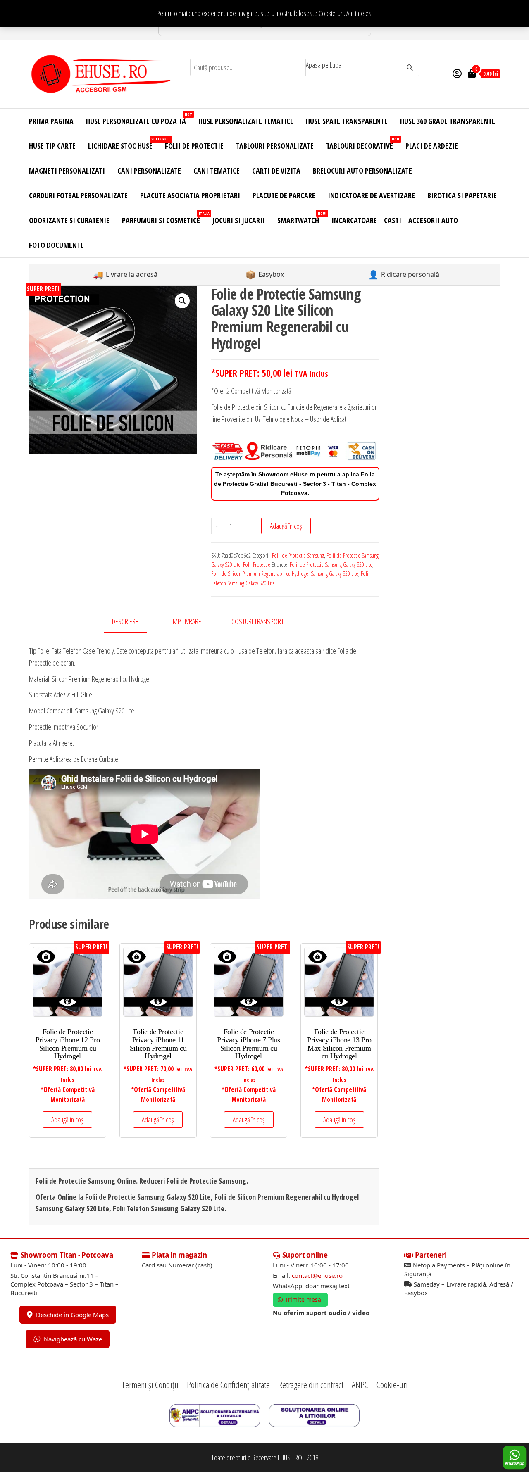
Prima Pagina (51, 121)
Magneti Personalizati (67, 171)
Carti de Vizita (276, 171)
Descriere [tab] (125, 621)
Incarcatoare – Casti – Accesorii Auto (394, 220)
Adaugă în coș (286, 526)
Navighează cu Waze (73, 1339)
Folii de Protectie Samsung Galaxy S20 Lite (331, 564)
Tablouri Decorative (362, 143)
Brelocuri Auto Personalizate (362, 171)
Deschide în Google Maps (72, 1314)
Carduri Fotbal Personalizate (78, 195)
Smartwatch (301, 218)
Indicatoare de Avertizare (371, 195)
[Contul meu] (457, 73)
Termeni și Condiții (150, 1384)
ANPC (360, 1384)
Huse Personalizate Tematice (245, 121)
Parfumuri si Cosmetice (164, 218)
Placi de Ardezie (431, 146)
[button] (182, 300)
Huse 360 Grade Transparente (447, 121)
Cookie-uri (331, 13)
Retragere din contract (310, 1384)
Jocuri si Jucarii (238, 220)
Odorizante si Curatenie (69, 220)
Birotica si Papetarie (462, 195)
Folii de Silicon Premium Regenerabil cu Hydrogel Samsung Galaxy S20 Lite (284, 574)
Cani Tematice (216, 171)
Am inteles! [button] (359, 13)
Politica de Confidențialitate (228, 1384)
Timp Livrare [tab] (185, 621)
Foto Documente (56, 245)
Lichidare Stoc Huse (123, 143)
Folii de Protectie (194, 146)
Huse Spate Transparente (347, 121)
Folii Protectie (256, 564)
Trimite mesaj (304, 1299)
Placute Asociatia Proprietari (190, 195)
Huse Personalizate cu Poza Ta (139, 119)
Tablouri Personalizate (275, 146)
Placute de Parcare (284, 195)
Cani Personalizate (149, 171)
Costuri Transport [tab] (257, 621)
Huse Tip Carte (52, 146)
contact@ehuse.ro (317, 1275)
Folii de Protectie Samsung (298, 555)
